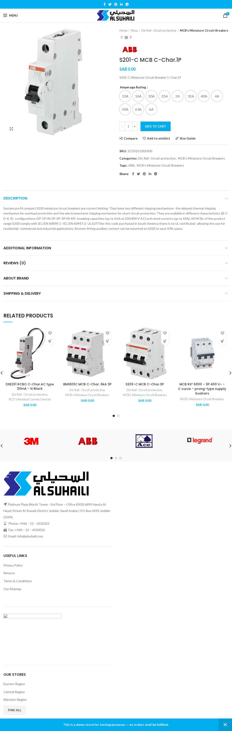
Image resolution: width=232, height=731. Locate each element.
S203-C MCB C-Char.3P (145, 384)
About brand (16, 278)
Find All (14, 710)
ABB (131, 165)
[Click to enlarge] (11, 128)
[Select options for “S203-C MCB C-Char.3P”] (165, 341)
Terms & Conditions (17, 581)
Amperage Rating (133, 87)
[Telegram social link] (127, 4)
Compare (131, 138)
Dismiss (225, 725)
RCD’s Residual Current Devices (30, 399)
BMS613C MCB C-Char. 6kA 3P (87, 384)
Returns (9, 573)
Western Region (15, 699)
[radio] (125, 96)
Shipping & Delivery (22, 293)
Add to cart (155, 126)
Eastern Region (14, 684)
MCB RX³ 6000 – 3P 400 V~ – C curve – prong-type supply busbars (202, 388)
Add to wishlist (158, 138)
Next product (130, 37)
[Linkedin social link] (121, 4)
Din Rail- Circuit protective (158, 30)
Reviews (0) (14, 263)
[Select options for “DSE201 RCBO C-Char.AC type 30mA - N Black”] (50, 341)
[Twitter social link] (110, 4)
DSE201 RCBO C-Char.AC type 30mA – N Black (30, 386)
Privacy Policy (13, 565)
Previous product (121, 37)
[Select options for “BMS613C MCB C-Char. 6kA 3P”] (107, 341)
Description (15, 198)
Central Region (14, 692)
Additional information (27, 248)
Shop (134, 30)
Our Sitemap (12, 589)
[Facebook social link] (104, 4)
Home (123, 30)
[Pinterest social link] (116, 4)
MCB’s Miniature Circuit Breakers (204, 30)
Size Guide (188, 138)
